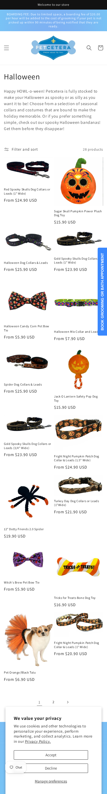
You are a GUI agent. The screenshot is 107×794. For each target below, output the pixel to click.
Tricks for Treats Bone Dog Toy (75, 598)
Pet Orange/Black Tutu (20, 672)
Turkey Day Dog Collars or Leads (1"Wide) (76, 503)
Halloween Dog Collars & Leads (26, 263)
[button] (6, 48)
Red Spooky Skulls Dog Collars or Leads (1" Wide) (27, 191)
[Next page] (67, 702)
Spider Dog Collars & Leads (23, 384)
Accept (50, 754)
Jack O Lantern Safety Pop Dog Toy (76, 398)
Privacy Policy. (38, 741)
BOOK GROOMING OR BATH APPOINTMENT (102, 291)
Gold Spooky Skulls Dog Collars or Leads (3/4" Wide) (27, 446)
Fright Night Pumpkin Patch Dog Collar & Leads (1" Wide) (76, 645)
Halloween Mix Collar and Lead (76, 332)
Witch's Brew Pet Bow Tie (21, 582)
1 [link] (39, 702)
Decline (51, 768)
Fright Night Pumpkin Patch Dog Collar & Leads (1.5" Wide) (76, 458)
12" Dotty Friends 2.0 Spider (24, 529)
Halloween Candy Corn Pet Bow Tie (26, 328)
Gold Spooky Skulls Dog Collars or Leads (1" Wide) (77, 261)
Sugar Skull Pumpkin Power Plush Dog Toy (78, 213)
